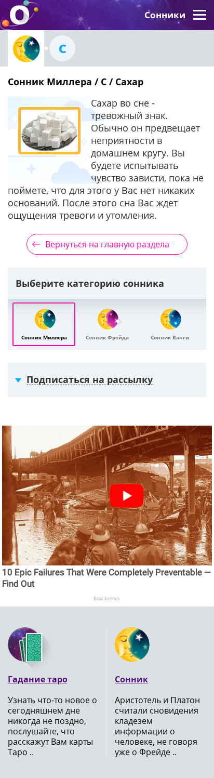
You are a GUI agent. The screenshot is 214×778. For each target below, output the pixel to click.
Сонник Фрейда (107, 337)
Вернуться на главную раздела (107, 244)
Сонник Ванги (170, 337)
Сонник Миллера (44, 337)
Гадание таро (38, 679)
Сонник (131, 679)
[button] (199, 15)
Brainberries (106, 598)
